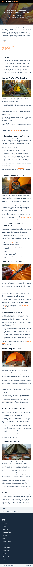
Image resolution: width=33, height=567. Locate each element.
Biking (4, 522)
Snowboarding (6, 531)
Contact (4, 559)
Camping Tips (6, 552)
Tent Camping (6, 556)
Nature (4, 553)
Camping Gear (6, 546)
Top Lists (5, 535)
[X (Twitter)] (3, 508)
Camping (15, 511)
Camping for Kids (6, 547)
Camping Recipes (6, 549)
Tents (23, 17)
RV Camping (5, 554)
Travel (11, 511)
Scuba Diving (5, 529)
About (18, 511)
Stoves (5, 543)
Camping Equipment (7, 541)
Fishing (4, 526)
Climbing (4, 525)
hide (8, 40)
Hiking (4, 528)
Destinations (3, 511)
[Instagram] (4, 508)
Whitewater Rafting (7, 532)
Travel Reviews (6, 537)
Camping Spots (6, 540)
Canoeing (5, 523)
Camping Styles (6, 550)
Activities (8, 511)
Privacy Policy (6, 560)
